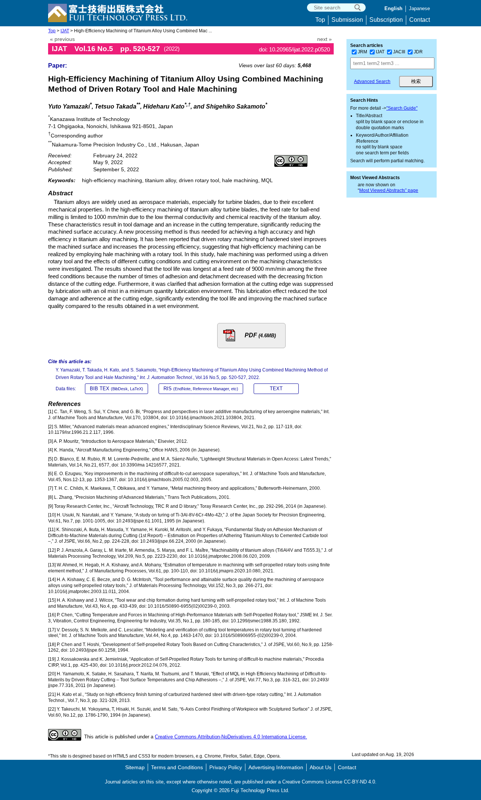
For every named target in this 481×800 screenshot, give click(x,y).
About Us (320, 767)
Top (320, 20)
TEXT (276, 388)
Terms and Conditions (177, 767)
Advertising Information (275, 767)
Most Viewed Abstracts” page (388, 190)
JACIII (399, 51)
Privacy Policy (225, 767)
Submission (347, 20)
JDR (418, 51)
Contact (419, 20)
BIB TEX (116, 388)
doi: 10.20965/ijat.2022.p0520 (294, 49)
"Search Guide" (401, 108)
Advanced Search (372, 81)
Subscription (386, 20)
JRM (362, 51)
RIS (200, 388)
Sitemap (135, 767)
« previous (62, 39)
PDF (260, 335)
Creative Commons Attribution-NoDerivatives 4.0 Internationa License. (231, 737)
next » (324, 39)
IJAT (65, 30)
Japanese (419, 8)
